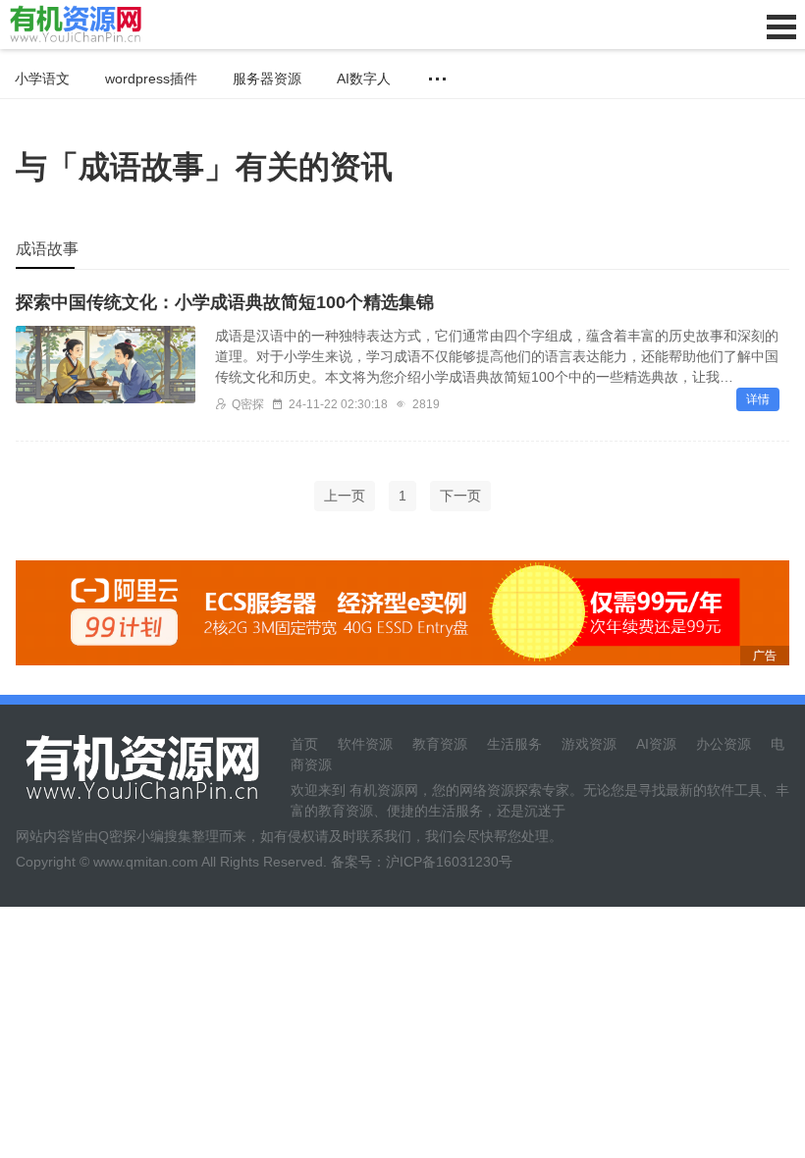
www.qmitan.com (145, 861)
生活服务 (514, 744)
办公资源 (723, 744)
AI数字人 (364, 78)
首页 (304, 744)
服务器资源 (267, 78)
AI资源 (656, 744)
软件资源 (365, 744)
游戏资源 (589, 744)
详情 (758, 399)
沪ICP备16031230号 (449, 861)
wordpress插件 (151, 78)
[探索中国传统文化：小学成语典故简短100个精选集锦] (105, 364)
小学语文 (42, 78)
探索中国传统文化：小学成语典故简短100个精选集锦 (225, 302)
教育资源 (439, 744)
